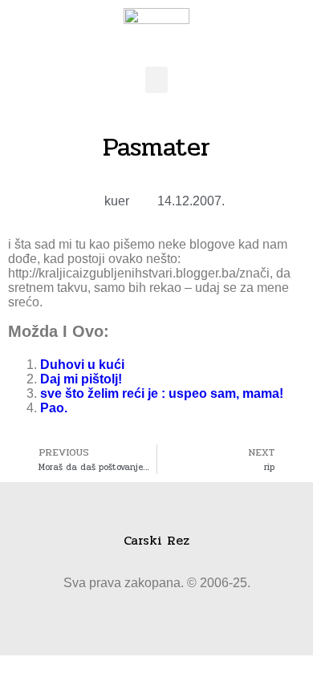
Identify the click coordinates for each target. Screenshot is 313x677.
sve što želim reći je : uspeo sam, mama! (161, 393)
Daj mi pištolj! (81, 379)
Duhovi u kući (82, 364)
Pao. (53, 408)
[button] (156, 80)
